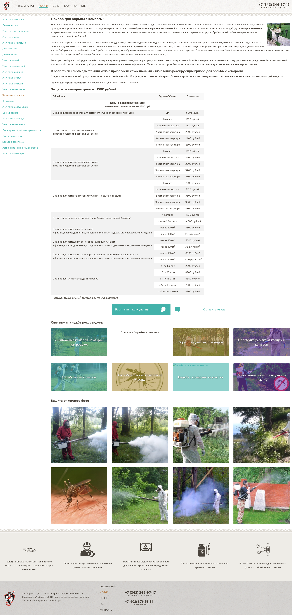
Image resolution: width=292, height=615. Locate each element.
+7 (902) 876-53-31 (139, 603)
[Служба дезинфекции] (6, 6)
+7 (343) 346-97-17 (274, 6)
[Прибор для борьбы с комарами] (79, 435)
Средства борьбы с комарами (140, 332)
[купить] (201, 435)
